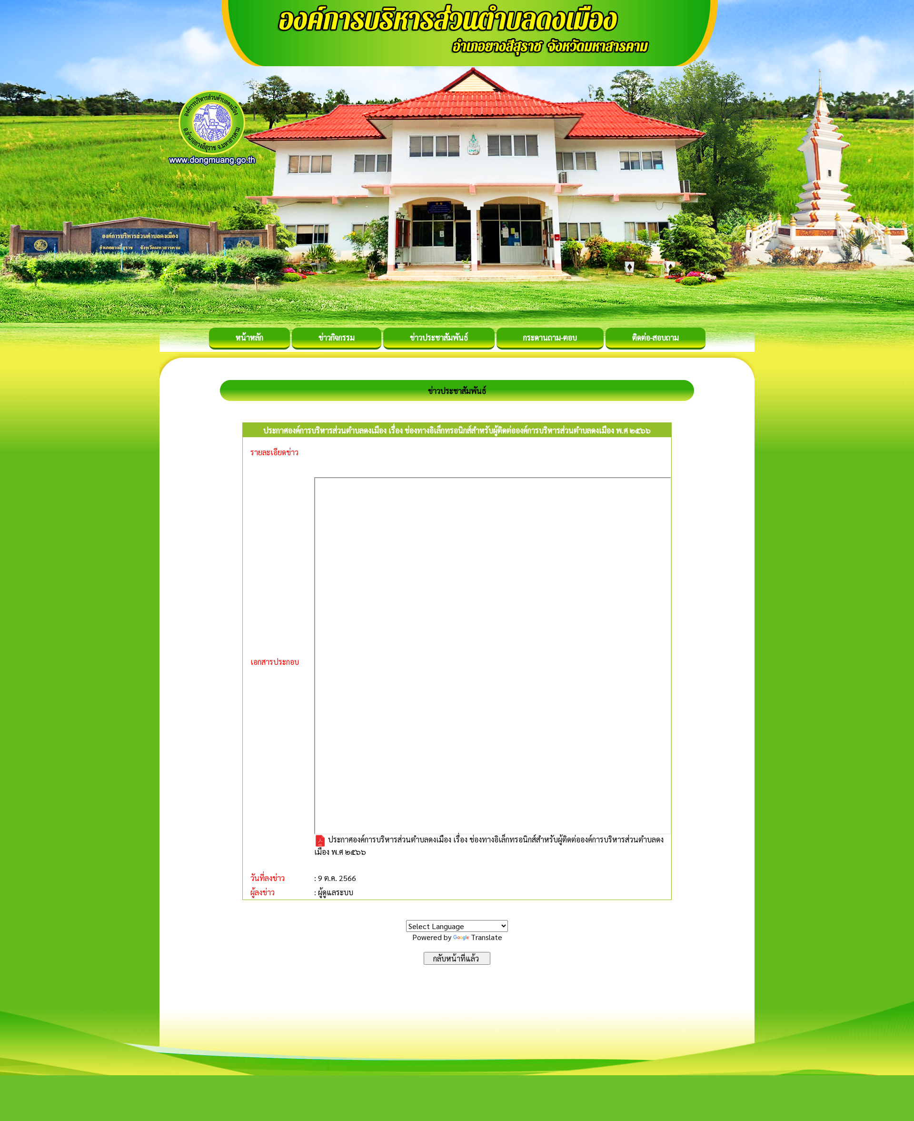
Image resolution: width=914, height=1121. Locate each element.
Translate (486, 937)
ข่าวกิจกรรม (336, 337)
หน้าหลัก (249, 337)
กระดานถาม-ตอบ (550, 337)
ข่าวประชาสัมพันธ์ (439, 337)
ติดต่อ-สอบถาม (655, 337)
